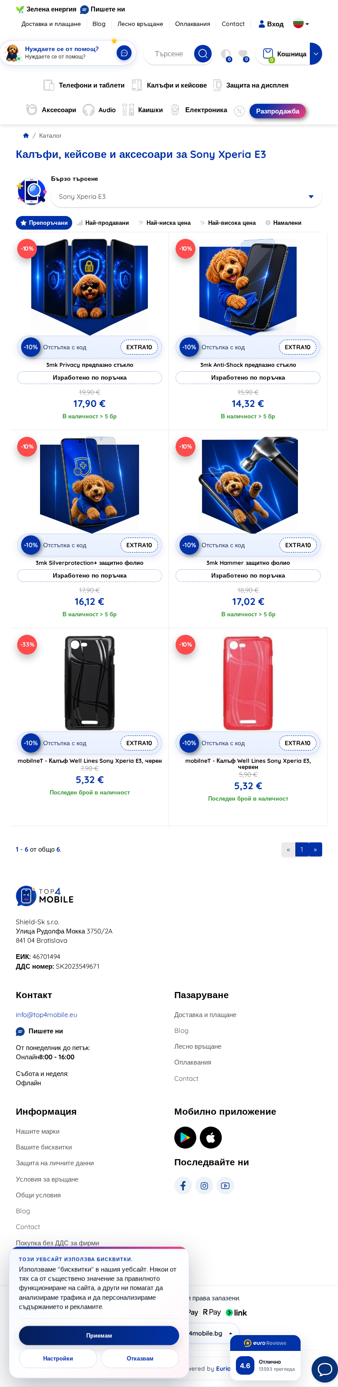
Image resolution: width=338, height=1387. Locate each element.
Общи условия (38, 1195)
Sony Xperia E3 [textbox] (82, 196)
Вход (275, 24)
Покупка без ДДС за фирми (57, 1243)
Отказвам (140, 1358)
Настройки (58, 1358)
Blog (99, 24)
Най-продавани (107, 222)
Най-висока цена (232, 222)
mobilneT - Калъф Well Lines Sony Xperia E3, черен (90, 760)
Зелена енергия (51, 9)
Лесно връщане (140, 24)
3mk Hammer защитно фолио (248, 562)
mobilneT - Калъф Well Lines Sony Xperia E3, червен (248, 763)
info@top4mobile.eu (46, 1014)
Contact (233, 24)
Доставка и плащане (51, 24)
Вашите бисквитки (44, 1147)
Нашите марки (37, 1131)
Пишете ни (108, 9)
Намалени (287, 222)
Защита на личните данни (55, 1163)
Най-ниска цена (169, 222)
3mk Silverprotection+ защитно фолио (89, 562)
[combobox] (186, 196)
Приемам (99, 1335)
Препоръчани (48, 222)
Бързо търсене (74, 179)
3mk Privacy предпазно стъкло (89, 364)
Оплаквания (192, 24)
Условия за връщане (47, 1179)
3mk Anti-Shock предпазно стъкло (248, 364)
